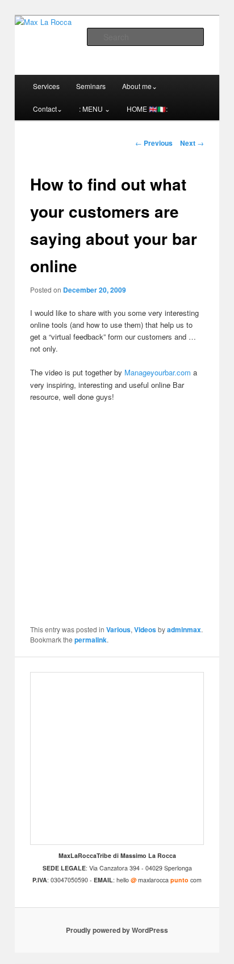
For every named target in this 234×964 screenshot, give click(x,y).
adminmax (184, 629)
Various (118, 629)
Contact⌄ (47, 108)
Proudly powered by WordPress (117, 930)
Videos (145, 629)
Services (46, 86)
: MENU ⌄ (94, 108)
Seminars (91, 86)
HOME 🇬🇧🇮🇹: (147, 108)
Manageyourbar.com (157, 372)
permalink (90, 640)
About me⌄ (139, 86)
